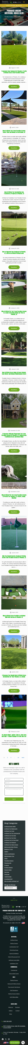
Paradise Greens (8, 860)
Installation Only (14, 963)
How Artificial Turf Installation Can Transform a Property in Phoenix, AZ (14, 193)
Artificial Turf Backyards (10, 829)
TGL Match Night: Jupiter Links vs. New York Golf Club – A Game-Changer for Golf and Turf (14, 735)
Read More (14, 86)
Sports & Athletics (14, 953)
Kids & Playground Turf (14, 957)
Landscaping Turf (14, 946)
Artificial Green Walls (10, 826)
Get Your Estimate (14, 1042)
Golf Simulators (14, 990)
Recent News (7, 870)
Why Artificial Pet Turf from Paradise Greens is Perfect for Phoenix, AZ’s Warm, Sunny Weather (14, 496)
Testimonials (7, 876)
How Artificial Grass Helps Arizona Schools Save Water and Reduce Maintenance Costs (14, 373)
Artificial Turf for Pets (10, 838)
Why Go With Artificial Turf (11, 881)
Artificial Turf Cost (9, 831)
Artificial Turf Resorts (10, 842)
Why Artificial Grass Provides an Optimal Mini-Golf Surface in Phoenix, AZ (14, 616)
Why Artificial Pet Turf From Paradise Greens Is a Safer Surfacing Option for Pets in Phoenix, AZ (14, 312)
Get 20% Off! (19, 5)
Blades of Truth (8, 849)
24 (18, 757)
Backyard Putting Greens (14, 983)
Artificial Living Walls (14, 960)
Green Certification (9, 854)
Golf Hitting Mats (14, 997)
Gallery (6, 851)
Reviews (17, 1007)
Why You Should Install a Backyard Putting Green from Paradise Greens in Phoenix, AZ (14, 557)
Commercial (14, 970)
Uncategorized (8, 879)
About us (10, 1007)
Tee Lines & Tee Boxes (14, 987)
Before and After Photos (11, 847)
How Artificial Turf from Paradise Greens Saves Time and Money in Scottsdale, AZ (14, 131)
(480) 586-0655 (7, 1021)
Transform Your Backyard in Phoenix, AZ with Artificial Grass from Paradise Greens (14, 72)
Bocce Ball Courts (14, 973)
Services (6, 872)
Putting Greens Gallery (14, 993)
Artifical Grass (14, 940)
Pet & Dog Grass (14, 950)
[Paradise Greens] (11, 2)
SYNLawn (6, 874)
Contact (17, 1010)
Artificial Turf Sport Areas (11, 844)
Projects (6, 865)
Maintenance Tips (9, 856)
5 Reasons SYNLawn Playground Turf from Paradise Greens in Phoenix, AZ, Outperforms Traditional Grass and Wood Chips (14, 435)
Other (5, 858)
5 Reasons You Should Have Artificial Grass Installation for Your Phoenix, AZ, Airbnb (14, 676)
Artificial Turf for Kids (10, 835)
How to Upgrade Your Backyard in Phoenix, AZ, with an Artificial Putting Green (14, 252)
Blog (10, 1014)
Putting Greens (8, 867)
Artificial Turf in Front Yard (11, 840)
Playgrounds (7, 863)
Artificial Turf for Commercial (12, 833)
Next (23, 757)
